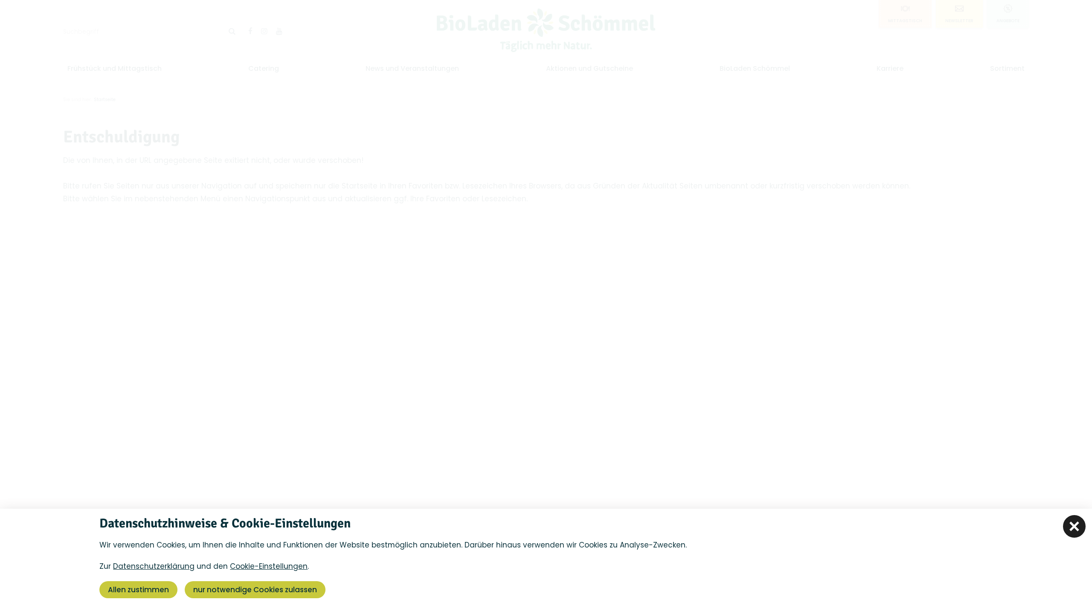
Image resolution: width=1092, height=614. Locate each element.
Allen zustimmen (138, 590)
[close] (1074, 526)
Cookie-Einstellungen (269, 566)
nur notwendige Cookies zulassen (255, 590)
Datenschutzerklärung (154, 566)
